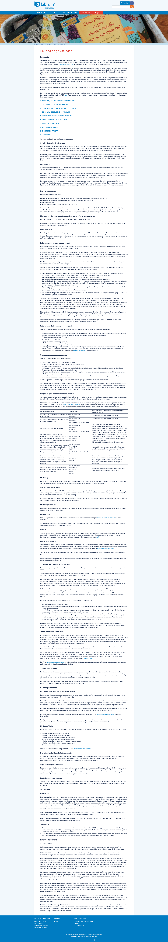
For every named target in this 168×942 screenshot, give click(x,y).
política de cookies (79, 350)
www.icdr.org (88, 658)
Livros (56, 921)
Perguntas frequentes (41, 927)
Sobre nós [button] (41, 12)
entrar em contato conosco (106, 518)
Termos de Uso (98, 940)
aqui (65, 95)
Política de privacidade (72, 940)
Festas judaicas (79, 925)
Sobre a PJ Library (46, 44)
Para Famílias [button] (70, 12)
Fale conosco (38, 923)
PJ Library (44, 5)
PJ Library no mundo (41, 925)
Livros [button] (55, 12)
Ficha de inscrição (91, 12)
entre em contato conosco (71, 405)
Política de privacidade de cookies (86, 940)
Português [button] (124, 3)
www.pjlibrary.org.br (66, 64)
